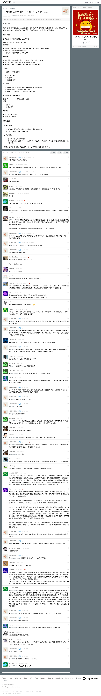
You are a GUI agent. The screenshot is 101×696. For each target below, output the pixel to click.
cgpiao (11, 164)
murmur (11, 268)
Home (86, 2)
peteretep (12, 466)
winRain (11, 200)
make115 (12, 562)
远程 (66, 153)
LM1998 (11, 632)
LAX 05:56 (32, 691)
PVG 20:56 (26, 691)
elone (10, 208)
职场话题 (12, 8)
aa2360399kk (15, 16)
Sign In (97, 2)
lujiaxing (11, 217)
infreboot (12, 356)
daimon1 (11, 435)
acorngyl (12, 331)
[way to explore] (7, 2)
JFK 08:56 (39, 691)
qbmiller (11, 276)
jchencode (12, 339)
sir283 (11, 309)
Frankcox (12, 428)
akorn (11, 292)
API (31, 678)
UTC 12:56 (19, 691)
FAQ (36, 678)
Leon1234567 (13, 473)
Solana (50, 678)
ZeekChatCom (13, 257)
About (4, 678)
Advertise (18, 678)
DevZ (10, 639)
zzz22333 (12, 363)
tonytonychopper (14, 548)
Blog (25, 678)
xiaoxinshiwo (13, 179)
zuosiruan (12, 193)
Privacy (42, 678)
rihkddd (11, 570)
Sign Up (91, 2)
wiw (10, 459)
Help (10, 678)
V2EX (5, 8)
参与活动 (85, 43)
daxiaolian (83, 46)
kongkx (11, 283)
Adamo (11, 186)
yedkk (11, 378)
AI (60, 153)
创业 (53, 153)
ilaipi (10, 302)
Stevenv (12, 366)
